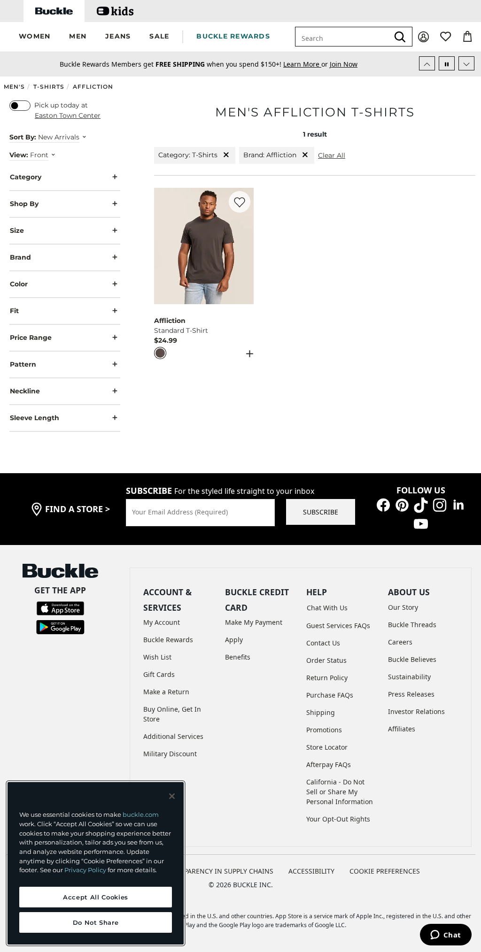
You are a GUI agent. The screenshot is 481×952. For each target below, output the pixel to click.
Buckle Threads (412, 624)
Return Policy (327, 677)
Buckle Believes (412, 659)
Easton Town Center (68, 115)
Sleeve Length (34, 418)
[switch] (20, 105)
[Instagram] (439, 503)
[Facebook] (383, 503)
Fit (14, 311)
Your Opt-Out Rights (338, 818)
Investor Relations (416, 711)
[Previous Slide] (427, 63)
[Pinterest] (402, 503)
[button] (34, 37)
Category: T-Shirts (187, 155)
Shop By (24, 204)
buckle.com (141, 814)
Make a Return (166, 691)
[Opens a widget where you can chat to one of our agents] (445, 935)
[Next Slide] (466, 63)
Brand (20, 257)
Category (25, 177)
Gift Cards (159, 674)
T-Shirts (48, 86)
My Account (161, 622)
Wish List (157, 657)
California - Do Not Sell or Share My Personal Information (339, 791)
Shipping (320, 712)
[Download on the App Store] (60, 607)
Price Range (31, 337)
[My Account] (423, 37)
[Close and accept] (172, 796)
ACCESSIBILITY (311, 871)
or (306, 64)
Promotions (324, 729)
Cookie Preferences (384, 871)
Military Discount (170, 753)
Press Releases (411, 694)
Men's (14, 86)
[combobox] (341, 36)
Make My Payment (253, 622)
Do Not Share (96, 922)
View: (18, 155)
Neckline (25, 391)
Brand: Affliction (269, 155)
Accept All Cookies (95, 897)
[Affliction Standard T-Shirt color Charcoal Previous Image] (165, 246)
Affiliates (401, 728)
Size (17, 230)
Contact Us (323, 642)
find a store (77, 508)
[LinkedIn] (458, 503)
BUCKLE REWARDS (233, 36)
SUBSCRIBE (320, 511)
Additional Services (173, 736)
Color (19, 284)
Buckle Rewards (168, 639)
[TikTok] (420, 503)
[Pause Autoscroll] (447, 63)
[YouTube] (420, 522)
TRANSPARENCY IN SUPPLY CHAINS (218, 871)
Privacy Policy (85, 870)
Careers (400, 641)
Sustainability (409, 676)
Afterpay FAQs (328, 764)
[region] (96, 863)
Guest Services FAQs (338, 625)
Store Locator (327, 747)
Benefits (237, 657)
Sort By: (22, 137)
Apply (234, 639)
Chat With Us (327, 607)
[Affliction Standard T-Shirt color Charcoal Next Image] (242, 246)
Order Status (326, 660)
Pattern (23, 364)
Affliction (93, 86)
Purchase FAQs (329, 695)
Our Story (403, 607)
